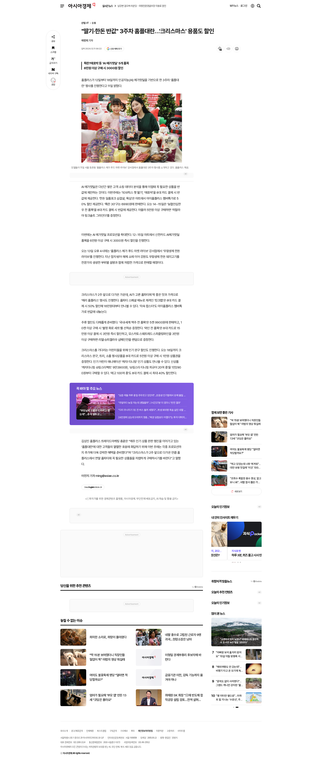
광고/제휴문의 (77, 730)
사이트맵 (181, 730)
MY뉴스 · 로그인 (238, 5)
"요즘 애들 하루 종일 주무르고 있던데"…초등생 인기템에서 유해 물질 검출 (152, 395)
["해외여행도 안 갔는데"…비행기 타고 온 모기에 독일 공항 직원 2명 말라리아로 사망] (254, 673)
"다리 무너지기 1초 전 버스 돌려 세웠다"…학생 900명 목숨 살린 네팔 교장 (152, 409)
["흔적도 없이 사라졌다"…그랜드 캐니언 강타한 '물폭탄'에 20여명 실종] (254, 688)
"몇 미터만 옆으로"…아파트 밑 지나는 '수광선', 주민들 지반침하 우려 (229, 699)
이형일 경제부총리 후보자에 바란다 (183, 657)
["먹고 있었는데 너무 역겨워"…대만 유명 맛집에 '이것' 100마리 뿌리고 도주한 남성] (219, 470)
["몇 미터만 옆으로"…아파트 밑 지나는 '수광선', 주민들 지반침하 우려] (254, 702)
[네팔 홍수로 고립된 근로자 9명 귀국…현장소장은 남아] (149, 645)
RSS (133, 730)
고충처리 (170, 730)
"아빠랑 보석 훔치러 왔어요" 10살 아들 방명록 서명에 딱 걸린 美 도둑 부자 (229, 656)
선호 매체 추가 (116, 49)
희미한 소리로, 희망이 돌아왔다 (108, 637)
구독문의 (113, 730)
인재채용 (90, 730)
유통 (94, 23)
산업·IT (85, 23)
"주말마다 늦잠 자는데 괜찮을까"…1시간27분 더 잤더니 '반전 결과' (149, 402)
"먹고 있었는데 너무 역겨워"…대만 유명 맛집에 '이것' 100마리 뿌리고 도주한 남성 (245, 466)
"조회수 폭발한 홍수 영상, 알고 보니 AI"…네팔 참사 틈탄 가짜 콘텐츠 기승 (245, 480)
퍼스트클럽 (101, 730)
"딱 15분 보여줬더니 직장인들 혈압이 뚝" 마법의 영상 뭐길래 (245, 422)
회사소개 (64, 730)
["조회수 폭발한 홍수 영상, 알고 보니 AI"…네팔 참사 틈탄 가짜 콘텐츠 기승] (219, 485)
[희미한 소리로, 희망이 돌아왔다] (73, 645)
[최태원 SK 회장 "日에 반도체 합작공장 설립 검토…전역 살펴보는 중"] (149, 705)
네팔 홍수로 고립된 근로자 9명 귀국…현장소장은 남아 (183, 637)
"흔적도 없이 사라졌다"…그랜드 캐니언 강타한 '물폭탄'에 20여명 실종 (229, 685)
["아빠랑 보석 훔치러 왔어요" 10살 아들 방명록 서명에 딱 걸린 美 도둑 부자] (254, 659)
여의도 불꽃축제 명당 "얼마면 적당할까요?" (245, 451)
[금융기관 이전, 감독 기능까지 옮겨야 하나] (149, 685)
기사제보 (124, 730)
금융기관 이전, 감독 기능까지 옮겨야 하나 (184, 677)
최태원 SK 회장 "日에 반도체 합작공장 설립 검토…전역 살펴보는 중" (184, 697)
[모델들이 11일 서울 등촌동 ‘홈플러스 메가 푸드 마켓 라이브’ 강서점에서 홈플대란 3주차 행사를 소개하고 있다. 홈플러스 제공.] (132, 128)
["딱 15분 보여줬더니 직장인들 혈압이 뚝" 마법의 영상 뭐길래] (219, 427)
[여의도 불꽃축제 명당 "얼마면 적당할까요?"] (219, 456)
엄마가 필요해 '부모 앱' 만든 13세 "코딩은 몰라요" (244, 436)
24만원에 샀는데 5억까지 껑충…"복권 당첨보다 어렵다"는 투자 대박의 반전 (152, 417)
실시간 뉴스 (107, 6)
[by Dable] (197, 587)
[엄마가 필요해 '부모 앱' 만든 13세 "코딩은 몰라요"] (219, 441)
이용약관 (159, 730)
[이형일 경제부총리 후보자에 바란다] (149, 665)
